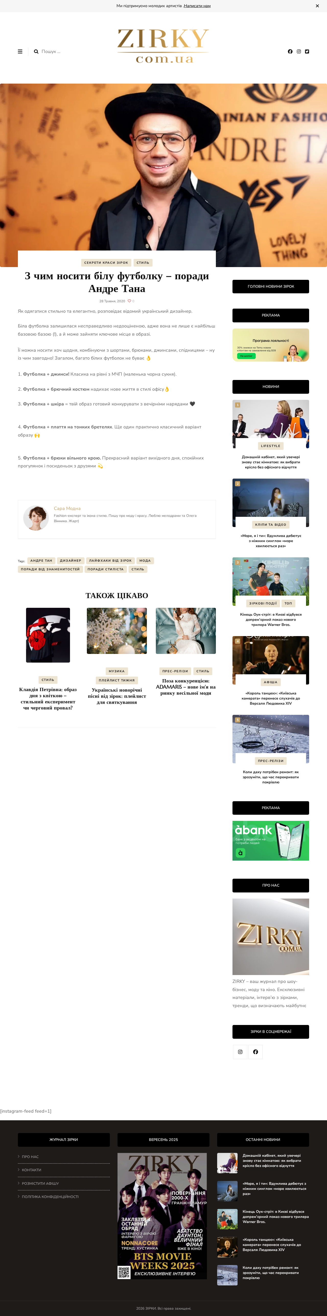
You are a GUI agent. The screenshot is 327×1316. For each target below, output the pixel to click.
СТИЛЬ (143, 263)
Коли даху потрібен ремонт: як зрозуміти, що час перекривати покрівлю (271, 777)
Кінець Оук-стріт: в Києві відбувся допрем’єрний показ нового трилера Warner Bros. (271, 619)
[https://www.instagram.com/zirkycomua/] (240, 1052)
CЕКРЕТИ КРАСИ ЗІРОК (106, 263)
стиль (138, 569)
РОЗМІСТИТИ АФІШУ (40, 1183)
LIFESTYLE (271, 446)
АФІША (271, 682)
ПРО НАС (30, 1156)
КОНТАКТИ (31, 1170)
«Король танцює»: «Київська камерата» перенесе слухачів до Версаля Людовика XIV (271, 698)
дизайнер (70, 561)
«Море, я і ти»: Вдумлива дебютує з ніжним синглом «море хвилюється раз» (271, 540)
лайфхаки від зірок (110, 561)
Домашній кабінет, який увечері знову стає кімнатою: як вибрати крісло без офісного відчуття (271, 462)
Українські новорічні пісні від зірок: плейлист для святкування (117, 696)
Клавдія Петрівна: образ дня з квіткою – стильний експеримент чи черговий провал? (48, 698)
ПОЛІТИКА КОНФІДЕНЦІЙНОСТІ (50, 1196)
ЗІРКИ (150, 1308)
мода (145, 561)
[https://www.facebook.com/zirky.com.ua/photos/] (255, 1052)
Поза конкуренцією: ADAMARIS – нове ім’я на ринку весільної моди (186, 687)
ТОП (288, 603)
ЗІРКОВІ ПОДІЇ (263, 603)
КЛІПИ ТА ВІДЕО (270, 525)
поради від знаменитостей (50, 569)
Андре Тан (41, 561)
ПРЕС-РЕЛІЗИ (175, 671)
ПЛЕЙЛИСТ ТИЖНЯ (117, 680)
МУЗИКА (117, 671)
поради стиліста (106, 569)
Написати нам (197, 6)
